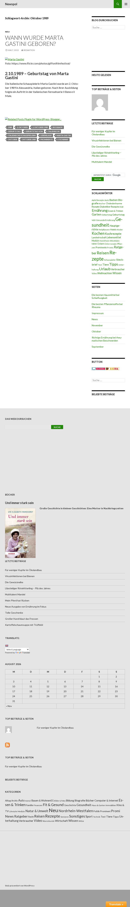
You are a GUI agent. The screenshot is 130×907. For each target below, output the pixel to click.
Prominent (105, 811)
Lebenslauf (46, 135)
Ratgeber (21, 816)
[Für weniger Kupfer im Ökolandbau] (100, 102)
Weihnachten (104, 273)
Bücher (102, 203)
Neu (7, 31)
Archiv (14, 800)
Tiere (105, 264)
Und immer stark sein (19, 503)
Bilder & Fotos (60, 801)
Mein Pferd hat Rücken (17, 600)
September (98, 346)
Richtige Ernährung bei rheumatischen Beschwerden (107, 339)
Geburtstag (14, 131)
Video (94, 273)
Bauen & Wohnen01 (42, 800)
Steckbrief (63, 139)
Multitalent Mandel (102, 161)
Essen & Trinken (115, 211)
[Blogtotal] (112, 368)
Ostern (100, 243)
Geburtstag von (34, 131)
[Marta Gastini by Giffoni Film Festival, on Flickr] (14, 59)
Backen (113, 199)
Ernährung (99, 210)
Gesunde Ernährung (105, 220)
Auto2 (28, 801)
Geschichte (70, 805)
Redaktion (29, 50)
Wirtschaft (61, 820)
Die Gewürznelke (101, 146)
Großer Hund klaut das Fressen (21, 618)
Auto (106, 200)
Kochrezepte (113, 233)
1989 (10, 127)
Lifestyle (13, 811)
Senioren (65, 817)
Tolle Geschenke (14, 612)
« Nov (9, 706)
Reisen (103, 252)
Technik (96, 817)
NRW (94, 244)
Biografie (58, 127)
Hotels (113, 229)
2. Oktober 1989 (40, 127)
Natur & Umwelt (36, 811)
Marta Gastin (64, 135)
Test (100, 265)
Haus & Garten (98, 805)
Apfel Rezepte (98, 200)
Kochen (98, 233)
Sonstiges (77, 816)
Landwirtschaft (99, 237)
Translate (26, 653)
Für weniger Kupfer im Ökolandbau (103, 133)
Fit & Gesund (53, 804)
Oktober (12, 139)
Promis (110, 247)
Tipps (113, 264)
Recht (31, 816)
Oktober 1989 (29, 139)
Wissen (117, 273)
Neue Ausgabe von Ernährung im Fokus (25, 606)
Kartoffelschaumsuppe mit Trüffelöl (24, 624)
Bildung (70, 800)
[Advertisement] (108, 50)
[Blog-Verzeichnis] (98, 368)
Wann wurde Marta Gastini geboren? (34, 40)
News (95, 319)
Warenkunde (49, 821)
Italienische (54, 131)
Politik (96, 811)
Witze (81, 821)
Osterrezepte (111, 244)
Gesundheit (107, 222)
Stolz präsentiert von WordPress (20, 885)
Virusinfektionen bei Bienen (106, 140)
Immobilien (111, 805)
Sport (89, 816)
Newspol (11, 4)
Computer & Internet (106, 800)
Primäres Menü (126, 4)
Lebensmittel (114, 237)
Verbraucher (118, 269)
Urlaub (105, 269)
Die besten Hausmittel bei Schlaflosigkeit (105, 296)
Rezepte (52, 815)
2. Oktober (22, 127)
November (97, 325)
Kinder (120, 229)
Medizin (95, 240)
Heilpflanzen (104, 229)
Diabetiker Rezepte (109, 206)
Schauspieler (110, 260)
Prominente (46, 139)
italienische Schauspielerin (22, 135)
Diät (121, 206)
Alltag (8, 800)
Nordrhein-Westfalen (110, 241)
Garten (96, 214)
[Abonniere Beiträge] (7, 744)
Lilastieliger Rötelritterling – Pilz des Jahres (106, 154)
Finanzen (38, 805)
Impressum (98, 313)
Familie (29, 805)
